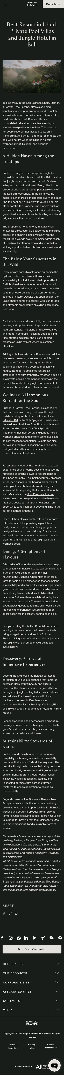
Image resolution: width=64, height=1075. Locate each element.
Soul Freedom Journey (40, 494)
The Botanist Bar (39, 626)
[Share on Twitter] (10, 913)
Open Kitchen (38, 576)
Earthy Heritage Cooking (37, 704)
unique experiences (29, 679)
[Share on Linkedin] (16, 913)
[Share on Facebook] (4, 913)
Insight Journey (41, 477)
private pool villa (19, 272)
